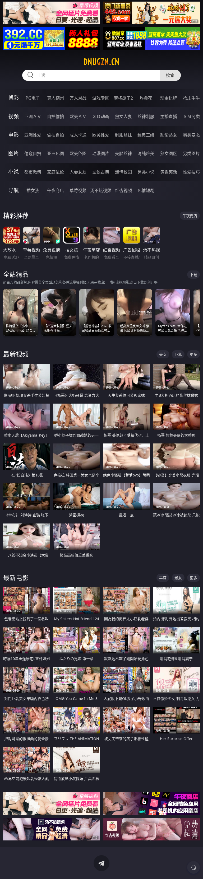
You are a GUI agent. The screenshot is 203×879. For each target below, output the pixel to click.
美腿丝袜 (123, 153)
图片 (13, 153)
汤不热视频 (100, 190)
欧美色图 (78, 153)
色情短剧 (145, 190)
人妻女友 (78, 172)
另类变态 (191, 135)
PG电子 (33, 98)
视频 (13, 116)
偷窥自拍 (32, 153)
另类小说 (145, 172)
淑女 (178, 577)
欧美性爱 (100, 135)
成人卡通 (78, 135)
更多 (193, 354)
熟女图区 (168, 153)
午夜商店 (55, 190)
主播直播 (168, 116)
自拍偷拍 (55, 116)
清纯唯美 (145, 153)
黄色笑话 (168, 172)
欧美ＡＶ (78, 116)
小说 (13, 171)
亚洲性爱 (32, 135)
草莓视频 (78, 190)
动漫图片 (100, 153)
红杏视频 (123, 190)
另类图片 (191, 153)
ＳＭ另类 (191, 116)
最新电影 (16, 577)
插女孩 (32, 190)
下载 (193, 274)
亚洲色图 (55, 153)
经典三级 (145, 135)
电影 (13, 134)
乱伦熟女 (168, 135)
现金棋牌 (168, 98)
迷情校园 (123, 172)
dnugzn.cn (101, 62)
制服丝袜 (123, 135)
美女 (163, 354)
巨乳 (178, 354)
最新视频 (16, 354)
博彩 (13, 97)
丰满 (163, 577)
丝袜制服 (145, 116)
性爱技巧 (191, 172)
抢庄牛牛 (191, 98)
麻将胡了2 (123, 98)
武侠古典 (100, 172)
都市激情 (32, 172)
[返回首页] (193, 867)
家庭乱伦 (55, 172)
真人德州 (55, 98)
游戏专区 (100, 98)
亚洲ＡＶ (32, 116)
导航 (13, 190)
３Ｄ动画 (100, 116)
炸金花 (146, 98)
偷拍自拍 (55, 135)
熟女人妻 (123, 116)
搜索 (170, 75)
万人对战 (78, 98)
